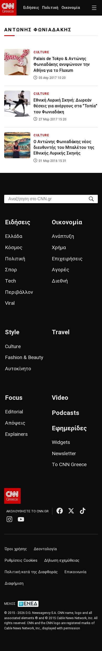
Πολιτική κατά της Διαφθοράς (31, 572)
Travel (61, 332)
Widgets (61, 442)
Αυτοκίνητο (18, 369)
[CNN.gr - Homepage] (8, 8)
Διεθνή (60, 281)
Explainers (16, 434)
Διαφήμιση (14, 583)
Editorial (14, 412)
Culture (13, 346)
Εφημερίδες (69, 428)
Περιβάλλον (19, 292)
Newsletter (64, 453)
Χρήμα (59, 247)
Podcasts (65, 413)
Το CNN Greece (69, 464)
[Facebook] (59, 511)
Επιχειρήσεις (67, 259)
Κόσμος (13, 247)
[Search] (91, 198)
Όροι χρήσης (16, 549)
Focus (13, 397)
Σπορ (11, 270)
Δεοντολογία (45, 549)
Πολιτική (50, 7)
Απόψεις (15, 423)
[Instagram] (9, 519)
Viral (10, 303)
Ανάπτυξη (63, 236)
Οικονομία (70, 7)
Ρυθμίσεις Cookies (21, 560)
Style (12, 332)
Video (60, 397)
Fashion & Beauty (24, 357)
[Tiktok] (83, 511)
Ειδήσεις (31, 7)
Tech (10, 281)
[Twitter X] (71, 511)
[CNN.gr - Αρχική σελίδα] (12, 496)
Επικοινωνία (75, 572)
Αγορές (60, 270)
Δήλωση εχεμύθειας (62, 560)
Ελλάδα (13, 236)
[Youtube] (21, 519)
